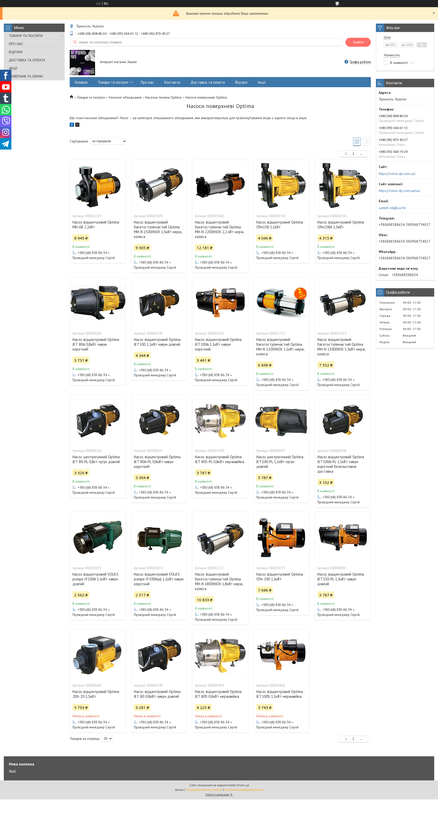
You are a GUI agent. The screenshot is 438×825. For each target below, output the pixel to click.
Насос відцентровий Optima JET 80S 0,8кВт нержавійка (218, 694)
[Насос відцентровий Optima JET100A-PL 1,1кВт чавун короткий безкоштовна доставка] (343, 420)
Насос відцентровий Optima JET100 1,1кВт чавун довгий (157, 342)
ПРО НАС (16, 44)
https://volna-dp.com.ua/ (397, 173)
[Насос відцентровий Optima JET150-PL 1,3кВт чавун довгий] (343, 537)
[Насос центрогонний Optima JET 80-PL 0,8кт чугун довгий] (98, 420)
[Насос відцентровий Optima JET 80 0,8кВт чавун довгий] (159, 654)
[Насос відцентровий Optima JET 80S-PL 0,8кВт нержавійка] (220, 420)
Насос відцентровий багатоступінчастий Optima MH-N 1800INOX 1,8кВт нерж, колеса (219, 581)
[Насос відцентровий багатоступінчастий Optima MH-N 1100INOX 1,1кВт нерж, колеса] (281, 302)
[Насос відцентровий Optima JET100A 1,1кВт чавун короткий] (220, 302)
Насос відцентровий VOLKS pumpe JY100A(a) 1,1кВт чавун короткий (159, 579)
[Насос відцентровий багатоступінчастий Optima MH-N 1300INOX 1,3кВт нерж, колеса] (343, 302)
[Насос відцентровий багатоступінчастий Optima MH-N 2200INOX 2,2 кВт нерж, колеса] (220, 185)
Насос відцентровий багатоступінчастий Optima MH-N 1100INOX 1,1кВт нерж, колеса (280, 346)
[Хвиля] (82, 62)
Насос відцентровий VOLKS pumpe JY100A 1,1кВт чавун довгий (95, 579)
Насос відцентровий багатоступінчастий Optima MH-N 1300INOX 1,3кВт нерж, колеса (341, 346)
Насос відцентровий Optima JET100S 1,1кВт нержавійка (279, 694)
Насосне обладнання (125, 97)
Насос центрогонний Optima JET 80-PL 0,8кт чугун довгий (96, 459)
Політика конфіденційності (244, 790)
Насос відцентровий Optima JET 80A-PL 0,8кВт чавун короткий (157, 461)
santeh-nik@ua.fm (392, 208)
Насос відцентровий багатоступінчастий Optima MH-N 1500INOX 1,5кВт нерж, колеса (158, 229)
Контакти (172, 82)
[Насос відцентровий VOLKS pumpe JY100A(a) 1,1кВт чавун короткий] (159, 537)
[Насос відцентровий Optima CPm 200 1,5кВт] (281, 537)
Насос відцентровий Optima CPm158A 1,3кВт (340, 224)
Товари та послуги (113, 82)
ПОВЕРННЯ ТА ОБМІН (26, 76)
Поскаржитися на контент (204, 790)
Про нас (147, 82)
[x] (77, 125)
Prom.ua (243, 785)
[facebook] (72, 125)
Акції (262, 82)
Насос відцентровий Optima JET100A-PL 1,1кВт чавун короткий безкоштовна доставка (340, 464)
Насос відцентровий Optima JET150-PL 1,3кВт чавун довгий (340, 579)
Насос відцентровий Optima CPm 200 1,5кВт (279, 576)
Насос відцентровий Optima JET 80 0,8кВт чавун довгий (157, 694)
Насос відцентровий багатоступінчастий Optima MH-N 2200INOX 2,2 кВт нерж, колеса (219, 229)
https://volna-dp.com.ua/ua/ (399, 190)
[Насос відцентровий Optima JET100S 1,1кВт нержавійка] (281, 654)
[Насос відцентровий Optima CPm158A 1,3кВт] (343, 185)
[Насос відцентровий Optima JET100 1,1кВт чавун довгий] (159, 302)
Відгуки (241, 82)
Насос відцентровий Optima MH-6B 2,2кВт (95, 224)
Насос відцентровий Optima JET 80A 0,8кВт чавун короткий (95, 344)
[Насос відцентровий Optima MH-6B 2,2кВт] (98, 185)
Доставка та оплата (208, 82)
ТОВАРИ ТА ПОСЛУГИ (26, 35)
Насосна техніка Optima (163, 97)
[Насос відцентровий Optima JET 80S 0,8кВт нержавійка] (220, 654)
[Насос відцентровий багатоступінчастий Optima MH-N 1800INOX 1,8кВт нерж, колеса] (220, 537)
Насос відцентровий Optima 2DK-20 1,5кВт (95, 694)
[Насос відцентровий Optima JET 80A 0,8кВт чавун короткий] (98, 302)
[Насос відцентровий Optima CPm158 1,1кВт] (281, 185)
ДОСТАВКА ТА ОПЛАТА (27, 60)
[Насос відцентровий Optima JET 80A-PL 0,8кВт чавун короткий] (159, 420)
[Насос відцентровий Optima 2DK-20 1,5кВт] (98, 654)
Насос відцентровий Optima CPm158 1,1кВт (279, 224)
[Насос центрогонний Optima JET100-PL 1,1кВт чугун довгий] (281, 420)
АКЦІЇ (13, 68)
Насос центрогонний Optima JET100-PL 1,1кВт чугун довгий (279, 461)
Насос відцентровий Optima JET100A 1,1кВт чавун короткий (218, 344)
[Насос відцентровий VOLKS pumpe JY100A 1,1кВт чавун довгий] (98, 537)
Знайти (358, 42)
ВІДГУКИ (16, 52)
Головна (81, 82)
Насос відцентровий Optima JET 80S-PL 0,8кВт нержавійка (219, 459)
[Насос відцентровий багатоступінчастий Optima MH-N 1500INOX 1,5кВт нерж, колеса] (159, 185)
